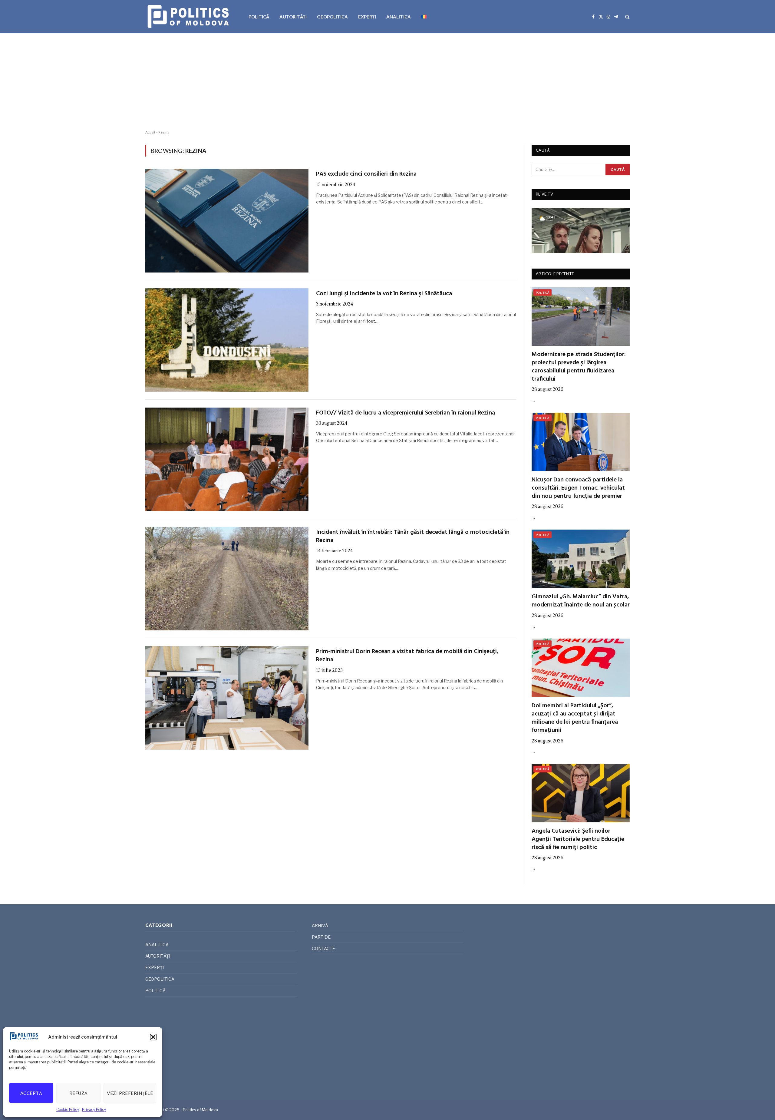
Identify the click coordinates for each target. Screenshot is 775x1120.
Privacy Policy (94, 1109)
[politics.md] (189, 16)
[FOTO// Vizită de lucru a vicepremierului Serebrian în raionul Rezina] (226, 459)
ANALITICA (398, 16)
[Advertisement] (387, 81)
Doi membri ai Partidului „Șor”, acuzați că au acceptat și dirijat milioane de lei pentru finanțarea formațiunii (575, 718)
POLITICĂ (259, 16)
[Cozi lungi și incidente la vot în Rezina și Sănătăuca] (226, 340)
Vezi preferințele (130, 1093)
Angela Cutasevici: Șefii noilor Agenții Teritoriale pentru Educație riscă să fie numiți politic (578, 839)
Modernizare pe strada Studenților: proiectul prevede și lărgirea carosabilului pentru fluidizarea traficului (579, 367)
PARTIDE (321, 937)
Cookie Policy (67, 1109)
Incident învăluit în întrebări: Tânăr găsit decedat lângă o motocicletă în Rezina (413, 536)
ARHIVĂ (320, 925)
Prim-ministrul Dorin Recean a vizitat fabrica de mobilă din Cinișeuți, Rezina (407, 656)
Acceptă (31, 1093)
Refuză (78, 1093)
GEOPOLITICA (332, 16)
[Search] (627, 17)
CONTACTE (323, 948)
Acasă (150, 132)
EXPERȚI (367, 16)
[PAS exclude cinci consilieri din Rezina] (226, 220)
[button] (153, 1037)
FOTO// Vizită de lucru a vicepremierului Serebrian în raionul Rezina (405, 413)
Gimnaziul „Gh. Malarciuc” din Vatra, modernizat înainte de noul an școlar (581, 601)
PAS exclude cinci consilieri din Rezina (366, 174)
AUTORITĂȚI (293, 16)
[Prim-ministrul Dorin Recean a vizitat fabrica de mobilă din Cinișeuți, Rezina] (226, 698)
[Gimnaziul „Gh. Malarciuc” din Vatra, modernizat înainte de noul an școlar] (581, 559)
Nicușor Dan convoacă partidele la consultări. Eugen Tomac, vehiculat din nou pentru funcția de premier (578, 488)
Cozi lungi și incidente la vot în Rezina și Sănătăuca (384, 294)
